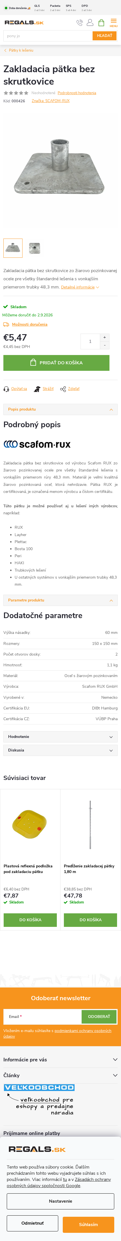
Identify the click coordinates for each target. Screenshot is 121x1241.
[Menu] (113, 22)
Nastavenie (60, 1201)
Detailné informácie (78, 287)
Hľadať (104, 35)
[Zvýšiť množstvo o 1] (104, 337)
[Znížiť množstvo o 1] (104, 345)
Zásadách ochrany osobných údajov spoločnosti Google (59, 1182)
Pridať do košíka (61, 363)
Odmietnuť (32, 1223)
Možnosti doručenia (30, 324)
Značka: (51, 100)
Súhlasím (88, 1225)
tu (65, 1179)
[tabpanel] (30, 859)
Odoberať (99, 1016)
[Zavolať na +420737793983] (79, 23)
